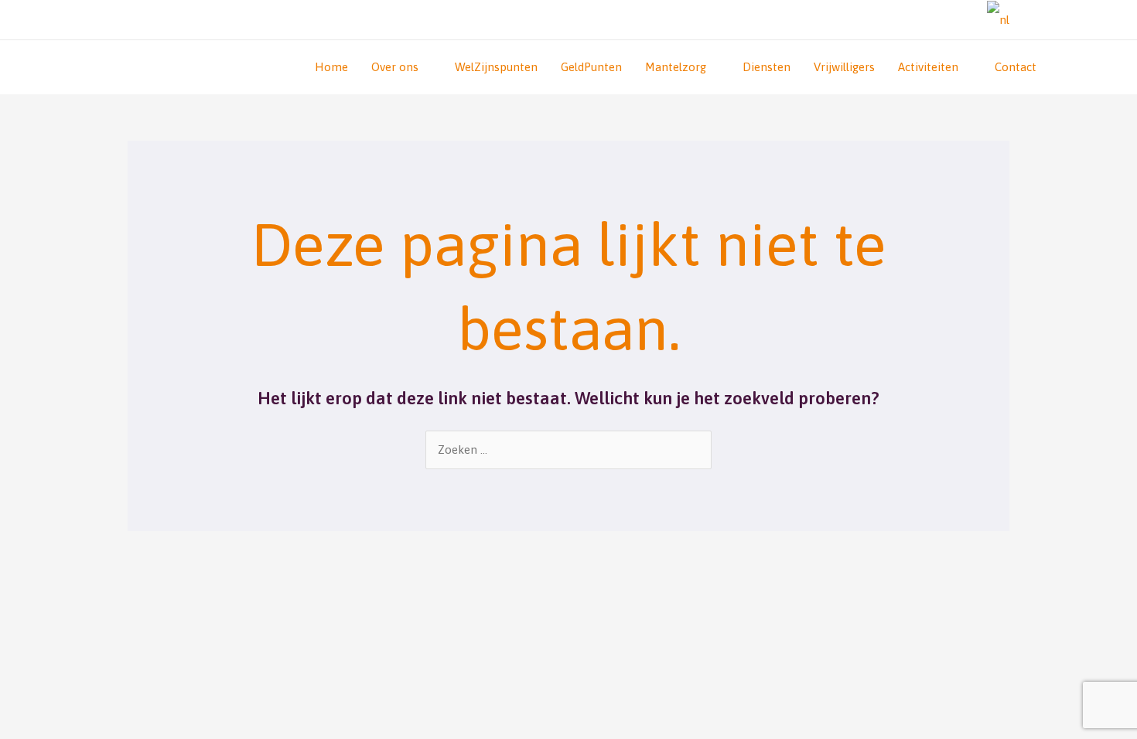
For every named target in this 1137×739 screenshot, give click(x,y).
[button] (964, 20)
